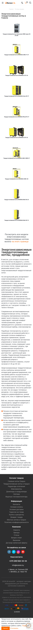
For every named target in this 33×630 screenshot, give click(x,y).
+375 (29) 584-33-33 (18, 561)
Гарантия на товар (16, 512)
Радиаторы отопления (16, 486)
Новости (16, 530)
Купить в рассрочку (16, 515)
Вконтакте (9, 552)
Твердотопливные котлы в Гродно (16, 484)
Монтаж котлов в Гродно (16, 520)
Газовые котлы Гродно (16, 481)
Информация (16, 501)
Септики (16, 494)
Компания (16, 527)
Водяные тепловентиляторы (16, 497)
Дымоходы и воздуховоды (16, 491)
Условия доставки (16, 509)
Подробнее (26, 626)
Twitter (14, 552)
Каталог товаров (16, 478)
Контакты (16, 504)
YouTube (23, 552)
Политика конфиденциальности (16, 522)
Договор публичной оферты (16, 543)
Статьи (16, 535)
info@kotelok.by (18, 565)
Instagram (18, 552)
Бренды (17, 532)
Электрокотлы (16, 489)
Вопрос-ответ (16, 538)
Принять (5, 628)
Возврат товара (17, 517)
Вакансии (16, 540)
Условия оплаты (16, 507)
